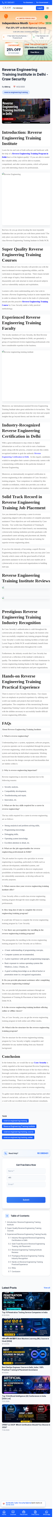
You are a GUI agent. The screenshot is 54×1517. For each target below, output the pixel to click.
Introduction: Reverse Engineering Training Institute (24, 1223)
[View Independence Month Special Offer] (26, 36)
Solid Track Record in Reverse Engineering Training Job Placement (28, 1245)
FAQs (14, 1268)
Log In (40, 8)
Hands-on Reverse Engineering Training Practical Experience (27, 1263)
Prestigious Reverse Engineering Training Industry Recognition (28, 1257)
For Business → (29, 2)
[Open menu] (47, 8)
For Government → (43, 2)
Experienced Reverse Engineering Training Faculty (26, 1234)
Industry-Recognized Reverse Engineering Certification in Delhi (28, 1239)
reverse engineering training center (18, 1137)
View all (47, 1288)
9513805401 (42, 1153)
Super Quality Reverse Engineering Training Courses (24, 1229)
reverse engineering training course (18, 1132)
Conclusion (16, 1272)
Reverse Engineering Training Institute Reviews (27, 1251)
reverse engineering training (16, 92)
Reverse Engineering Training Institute (19, 1126)
